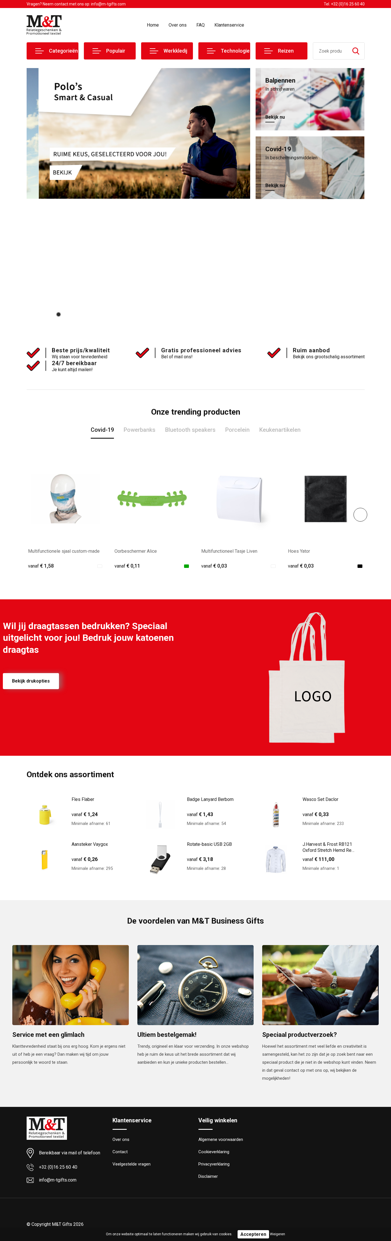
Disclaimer (208, 1176)
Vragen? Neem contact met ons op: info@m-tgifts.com (76, 4)
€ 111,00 (318, 859)
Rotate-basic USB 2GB (209, 844)
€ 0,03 (214, 566)
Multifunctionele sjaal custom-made (64, 551)
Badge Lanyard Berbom (210, 799)
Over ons (178, 25)
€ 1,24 (85, 814)
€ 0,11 (127, 566)
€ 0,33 (316, 814)
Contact (120, 1151)
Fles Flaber (83, 799)
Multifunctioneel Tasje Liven (229, 551)
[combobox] (330, 51)
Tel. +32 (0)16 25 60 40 (344, 4)
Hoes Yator (299, 551)
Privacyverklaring (214, 1164)
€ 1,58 (41, 566)
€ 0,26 (85, 859)
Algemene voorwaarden (220, 1139)
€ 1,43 (200, 814)
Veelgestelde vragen (131, 1164)
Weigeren (277, 1234)
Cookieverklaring (213, 1151)
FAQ (200, 25)
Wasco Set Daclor (320, 799)
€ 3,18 (200, 859)
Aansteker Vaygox (90, 844)
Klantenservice (229, 25)
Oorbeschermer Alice (135, 551)
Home (153, 25)
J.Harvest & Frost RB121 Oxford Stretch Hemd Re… (328, 847)
